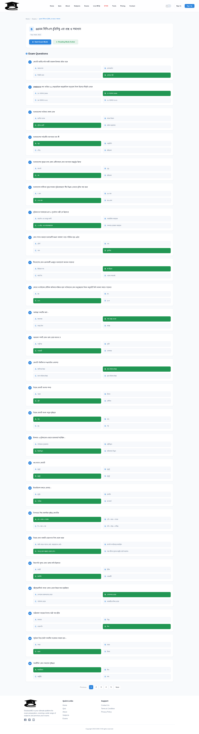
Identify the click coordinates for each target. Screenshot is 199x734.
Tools (114, 6)
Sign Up (189, 6)
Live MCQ (96, 6)
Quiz (59, 6)
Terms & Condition (108, 708)
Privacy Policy (106, 712)
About (68, 6)
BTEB (106, 6)
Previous (83, 687)
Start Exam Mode (41, 42)
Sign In (178, 6)
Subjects (77, 6)
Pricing (122, 6)
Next (117, 687)
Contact (132, 6)
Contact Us (105, 705)
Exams (86, 6)
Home (52, 6)
